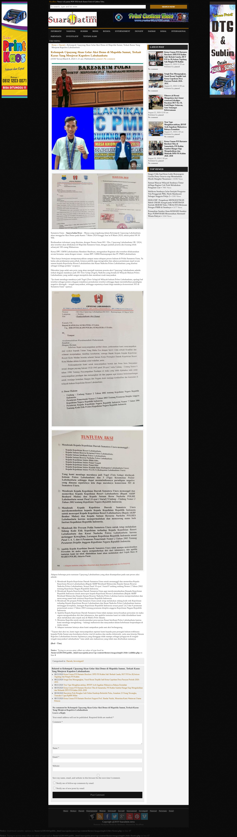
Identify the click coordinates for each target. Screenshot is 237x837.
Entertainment (122, 31)
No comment (109, 59)
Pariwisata (56, 36)
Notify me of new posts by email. (70, 788)
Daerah (151, 31)
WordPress (139, 824)
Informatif (56, 31)
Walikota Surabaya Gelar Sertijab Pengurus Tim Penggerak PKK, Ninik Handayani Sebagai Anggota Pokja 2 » (166, 193)
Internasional (178, 31)
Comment (58, 722)
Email (56, 757)
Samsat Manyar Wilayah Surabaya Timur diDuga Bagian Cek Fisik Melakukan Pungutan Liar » (165, 185)
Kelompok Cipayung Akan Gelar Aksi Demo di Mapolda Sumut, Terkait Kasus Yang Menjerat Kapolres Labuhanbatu (96, 54)
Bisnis (95, 31)
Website (56, 766)
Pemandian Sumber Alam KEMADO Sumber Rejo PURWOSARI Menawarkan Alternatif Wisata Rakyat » (167, 213)
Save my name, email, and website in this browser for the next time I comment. (86, 778)
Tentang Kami (90, 36)
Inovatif (139, 31)
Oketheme (121, 824)
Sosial (163, 31)
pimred (99, 59)
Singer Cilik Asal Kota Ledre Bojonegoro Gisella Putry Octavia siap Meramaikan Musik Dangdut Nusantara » (166, 176)
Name (56, 748)
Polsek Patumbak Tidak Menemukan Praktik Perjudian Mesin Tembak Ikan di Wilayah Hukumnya (94, 2)
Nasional (71, 31)
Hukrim (84, 31)
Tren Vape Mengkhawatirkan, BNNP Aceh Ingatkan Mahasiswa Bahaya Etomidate (95, 685)
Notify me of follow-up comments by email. (75, 783)
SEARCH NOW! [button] (168, 7)
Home (54, 45)
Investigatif (72, 36)
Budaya (106, 31)
